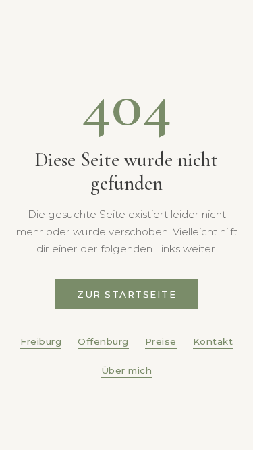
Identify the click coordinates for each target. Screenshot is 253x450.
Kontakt (213, 341)
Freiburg (40, 341)
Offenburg (103, 341)
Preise (161, 341)
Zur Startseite (126, 294)
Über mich (126, 370)
